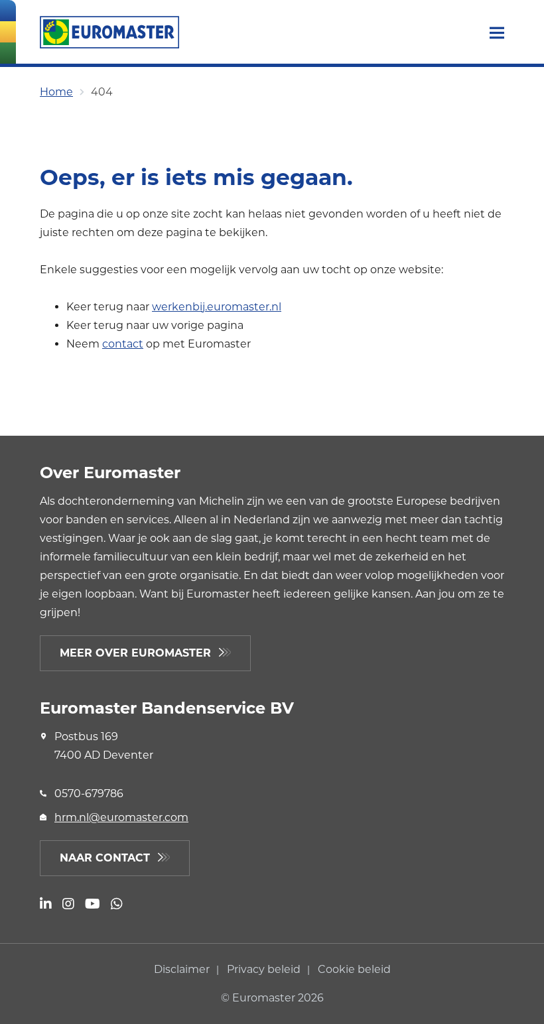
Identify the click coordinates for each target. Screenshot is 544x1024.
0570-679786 (88, 793)
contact (122, 344)
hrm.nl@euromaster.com (121, 817)
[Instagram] (68, 905)
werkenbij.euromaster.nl (216, 306)
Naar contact (105, 858)
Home (56, 92)
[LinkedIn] (46, 905)
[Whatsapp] (117, 905)
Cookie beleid (354, 969)
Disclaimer (183, 969)
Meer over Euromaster (135, 653)
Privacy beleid (265, 969)
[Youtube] (92, 905)
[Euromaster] (109, 32)
